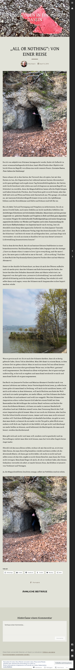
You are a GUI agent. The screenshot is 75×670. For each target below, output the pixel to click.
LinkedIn (72, 656)
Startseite (72, 8)
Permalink (36, 582)
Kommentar (60, 638)
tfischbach (31, 64)
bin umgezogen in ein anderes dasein (35, 17)
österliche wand (72, 256)
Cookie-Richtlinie (7, 667)
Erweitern (72, 3)
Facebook (72, 650)
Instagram (72, 645)
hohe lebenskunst (72, 251)
